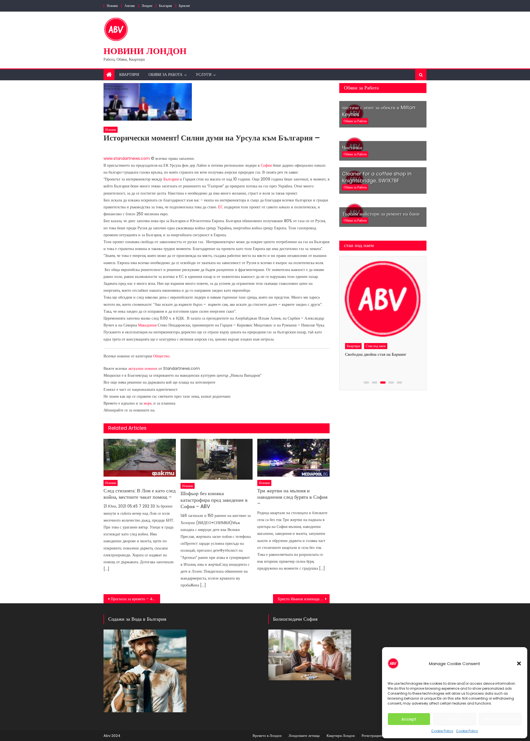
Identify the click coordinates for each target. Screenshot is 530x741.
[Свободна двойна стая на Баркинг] (382, 299)
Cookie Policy (442, 731)
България (165, 5)
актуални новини (142, 368)
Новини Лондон (145, 51)
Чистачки (352, 147)
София (266, 165)
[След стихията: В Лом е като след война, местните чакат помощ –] (140, 458)
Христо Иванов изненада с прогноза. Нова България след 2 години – (303, 599)
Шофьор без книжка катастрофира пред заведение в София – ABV (214, 499)
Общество (161, 356)
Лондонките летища (304, 735)
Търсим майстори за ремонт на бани (381, 213)
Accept (409, 719)
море (148, 403)
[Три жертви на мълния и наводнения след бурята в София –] (293, 458)
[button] (519, 663)
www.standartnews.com (127, 158)
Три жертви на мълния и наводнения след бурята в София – (292, 497)
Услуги (203, 74)
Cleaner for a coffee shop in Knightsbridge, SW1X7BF (377, 177)
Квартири (129, 74)
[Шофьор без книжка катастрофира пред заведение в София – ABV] (217, 459)
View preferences (500, 719)
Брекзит (184, 5)
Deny (455, 719)
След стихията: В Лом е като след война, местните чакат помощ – (140, 493)
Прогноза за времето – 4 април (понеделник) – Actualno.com (135, 599)
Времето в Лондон (267, 735)
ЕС (220, 207)
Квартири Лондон (341, 735)
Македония (147, 325)
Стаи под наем (376, 346)
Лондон (147, 5)
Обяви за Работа (165, 74)
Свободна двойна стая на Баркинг (375, 354)
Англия (129, 5)
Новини (112, 5)
